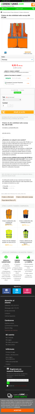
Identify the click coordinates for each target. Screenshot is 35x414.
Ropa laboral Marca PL (9, 200)
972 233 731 (6, 1)
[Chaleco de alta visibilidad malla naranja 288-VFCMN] (17, 50)
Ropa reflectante (14, 12)
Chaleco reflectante (8, 197)
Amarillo (9, 186)
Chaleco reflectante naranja (24, 197)
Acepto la (17, 386)
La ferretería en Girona (11, 325)
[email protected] (10, 311)
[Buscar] (33, 9)
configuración (17, 407)
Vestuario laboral (6, 12)
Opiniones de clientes (11, 330)
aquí (31, 403)
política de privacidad (20, 386)
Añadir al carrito (19, 112)
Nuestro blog (8, 328)
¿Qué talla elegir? (11, 97)
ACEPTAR (17, 410)
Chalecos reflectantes (24, 12)
